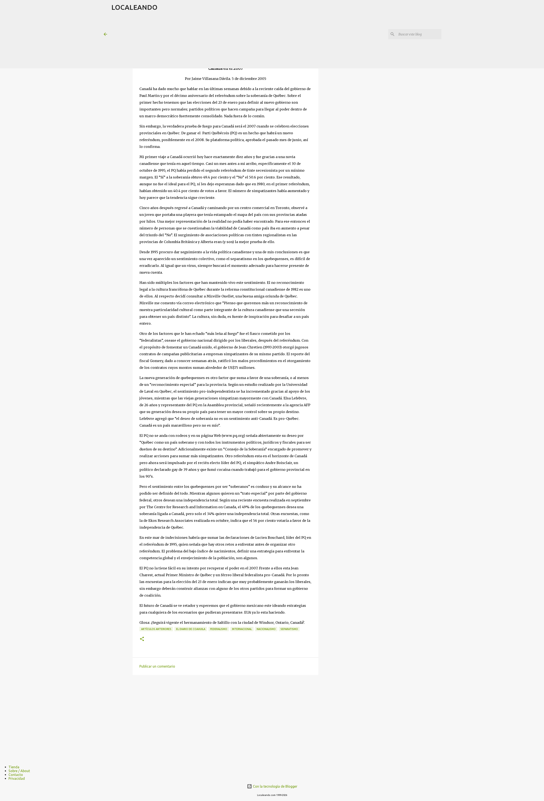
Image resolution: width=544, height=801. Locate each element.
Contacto (15, 775)
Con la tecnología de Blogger (274, 786)
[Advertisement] (214, 41)
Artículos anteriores (156, 629)
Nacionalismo (266, 629)
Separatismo (289, 629)
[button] (141, 639)
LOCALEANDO (134, 7)
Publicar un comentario (157, 666)
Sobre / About (19, 771)
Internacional (242, 629)
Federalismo (218, 629)
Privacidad (16, 778)
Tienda (13, 767)
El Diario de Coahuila (190, 629)
